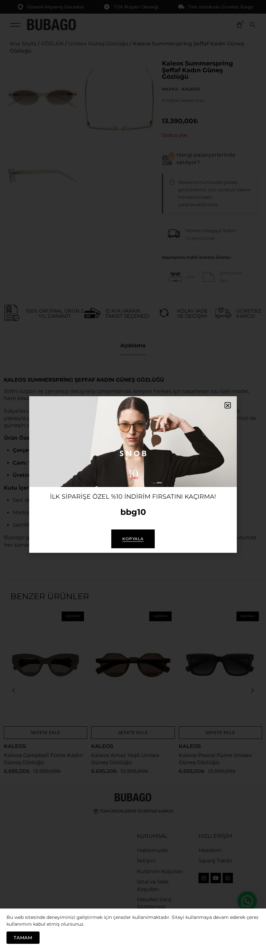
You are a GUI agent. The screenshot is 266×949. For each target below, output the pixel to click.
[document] (133, 474)
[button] (227, 405)
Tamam (23, 938)
